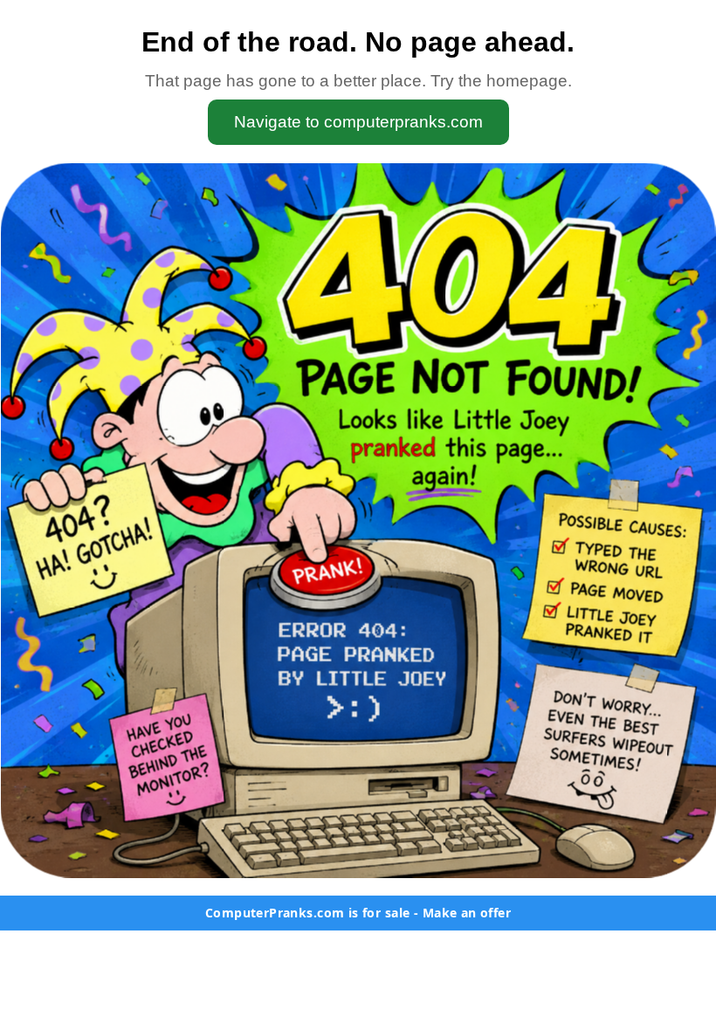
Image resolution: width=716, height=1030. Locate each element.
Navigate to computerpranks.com (358, 122)
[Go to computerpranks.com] (358, 520)
